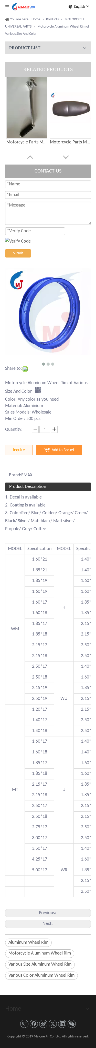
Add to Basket (63, 450)
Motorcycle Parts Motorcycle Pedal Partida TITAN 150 (26, 142)
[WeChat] (72, 1024)
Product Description (27, 486)
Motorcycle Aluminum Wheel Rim (39, 953)
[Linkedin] (62, 1024)
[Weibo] (43, 1024)
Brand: (15, 475)
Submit (18, 253)
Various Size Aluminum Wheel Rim (39, 964)
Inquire (19, 450)
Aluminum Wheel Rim (28, 942)
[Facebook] (34, 1024)
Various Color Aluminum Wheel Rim (41, 975)
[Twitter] (53, 1024)
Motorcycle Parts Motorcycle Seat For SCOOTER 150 (70, 142)
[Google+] (24, 1024)
